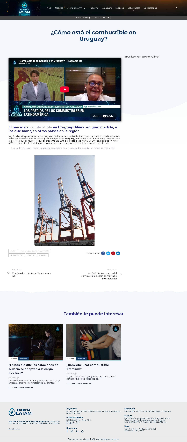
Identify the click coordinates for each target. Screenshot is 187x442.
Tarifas (31, 255)
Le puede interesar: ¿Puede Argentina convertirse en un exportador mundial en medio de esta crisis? (62, 148)
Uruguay (42, 255)
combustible (41, 127)
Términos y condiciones (78, 439)
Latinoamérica (17, 255)
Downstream (23, 358)
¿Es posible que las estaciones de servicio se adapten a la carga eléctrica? (36, 356)
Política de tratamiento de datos (104, 439)
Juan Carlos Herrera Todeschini (35, 251)
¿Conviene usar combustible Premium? (93, 354)
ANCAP (13, 251)
